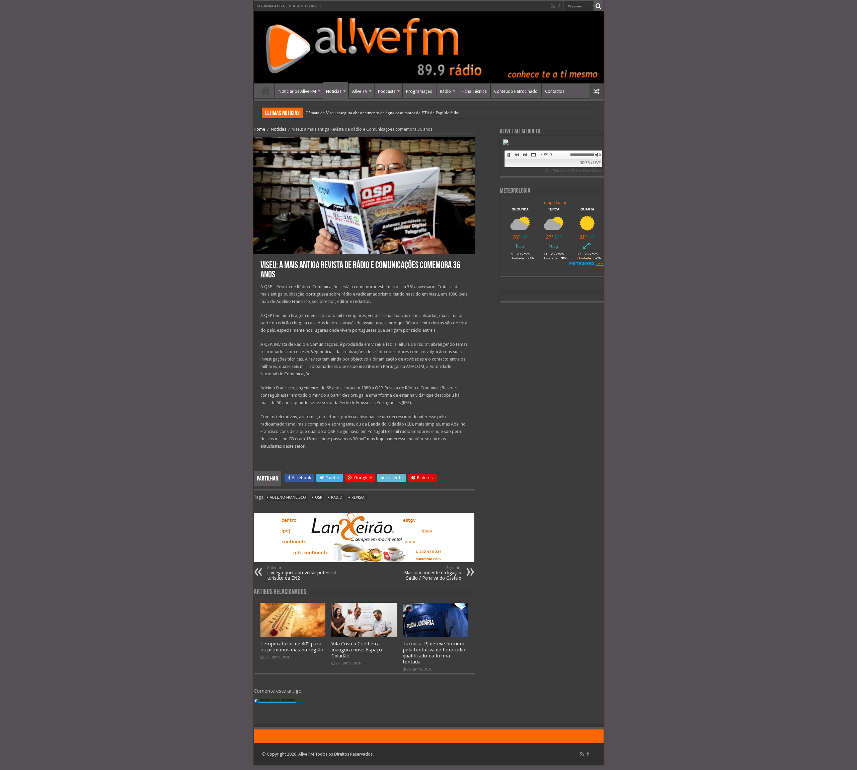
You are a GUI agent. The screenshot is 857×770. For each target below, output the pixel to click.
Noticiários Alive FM (297, 91)
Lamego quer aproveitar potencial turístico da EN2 (301, 573)
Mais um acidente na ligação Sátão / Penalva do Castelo (432, 573)
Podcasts (386, 91)
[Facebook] (559, 6)
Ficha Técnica (474, 91)
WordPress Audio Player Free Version (573, 170)
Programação (419, 91)
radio (336, 497)
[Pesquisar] (599, 6)
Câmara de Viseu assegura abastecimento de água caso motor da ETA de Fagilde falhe (382, 112)
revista (358, 497)
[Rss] (553, 6)
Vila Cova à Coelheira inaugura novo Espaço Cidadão (356, 650)
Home (266, 90)
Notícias (333, 91)
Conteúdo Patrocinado (516, 91)
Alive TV (359, 91)
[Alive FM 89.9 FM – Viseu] (429, 47)
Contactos (554, 91)
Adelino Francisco (288, 497)
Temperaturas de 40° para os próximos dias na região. (292, 647)
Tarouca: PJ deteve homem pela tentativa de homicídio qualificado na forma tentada (434, 653)
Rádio (445, 91)
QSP (318, 497)
